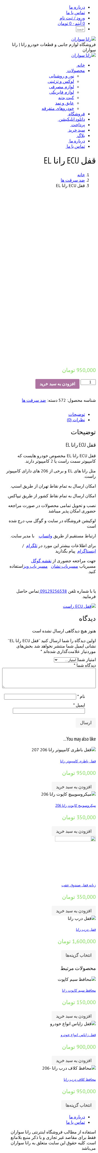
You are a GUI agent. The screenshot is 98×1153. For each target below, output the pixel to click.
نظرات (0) (76, 419)
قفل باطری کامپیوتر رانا (78, 761)
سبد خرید (77, 130)
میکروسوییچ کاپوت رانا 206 (75, 805)
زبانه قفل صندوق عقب (79, 885)
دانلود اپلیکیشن (72, 119)
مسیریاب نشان (64, 566)
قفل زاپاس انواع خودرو (78, 1034)
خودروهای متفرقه (58, 108)
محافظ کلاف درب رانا (80, 1079)
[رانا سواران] (83, 39)
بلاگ (81, 135)
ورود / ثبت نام (72, 18)
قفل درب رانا (86, 929)
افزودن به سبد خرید (57, 383)
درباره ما (77, 7)
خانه (81, 65)
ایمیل (79, 705)
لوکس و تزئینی (61, 81)
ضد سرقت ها (73, 180)
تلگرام (31, 545)
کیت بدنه (66, 97)
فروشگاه (77, 113)
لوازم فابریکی (61, 92)
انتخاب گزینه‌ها (78, 955)
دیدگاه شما (85, 665)
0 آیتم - (71, 23)
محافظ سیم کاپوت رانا (79, 990)
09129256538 (53, 591)
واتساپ (45, 535)
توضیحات (76, 414)
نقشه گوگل (41, 560)
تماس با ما (75, 12)
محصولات (76, 70)
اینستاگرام (86, 551)
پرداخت (78, 124)
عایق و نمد (64, 103)
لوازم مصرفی (61, 86)
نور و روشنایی (61, 76)
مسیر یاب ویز (35, 566)
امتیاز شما (87, 659)
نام (81, 696)
